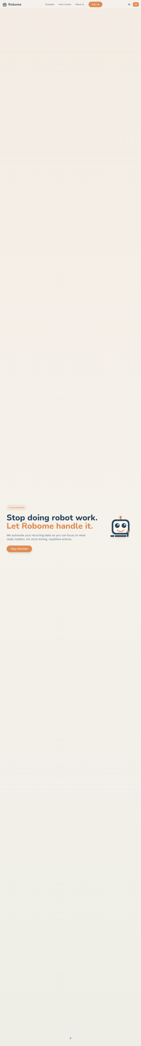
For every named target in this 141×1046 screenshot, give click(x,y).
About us (80, 4)
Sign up (95, 4)
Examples (49, 4)
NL (129, 4)
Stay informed (19, 548)
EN (136, 4)
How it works (65, 4)
